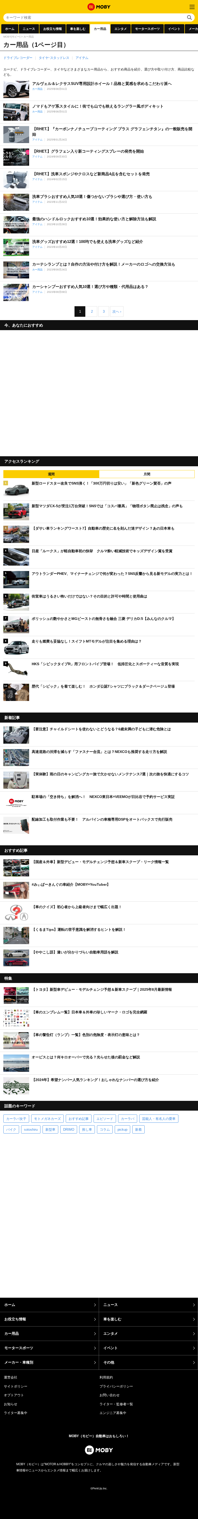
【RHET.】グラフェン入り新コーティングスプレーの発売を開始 (88, 151)
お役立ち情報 (52, 29)
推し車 (87, 1129)
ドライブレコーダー (17, 58)
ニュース (29, 29)
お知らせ (10, 1404)
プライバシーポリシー (116, 1386)
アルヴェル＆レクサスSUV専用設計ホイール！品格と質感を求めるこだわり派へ (102, 83)
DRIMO (68, 1129)
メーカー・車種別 (18, 1362)
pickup (122, 1129)
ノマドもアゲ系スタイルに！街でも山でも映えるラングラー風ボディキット (98, 106)
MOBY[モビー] (11, 36)
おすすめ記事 (79, 1119)
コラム (105, 1129)
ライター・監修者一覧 (116, 1404)
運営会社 (10, 1377)
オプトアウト (14, 1395)
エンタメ (120, 29)
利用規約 (106, 1377)
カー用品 (100, 29)
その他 (108, 1362)
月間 (147, 474)
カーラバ (127, 1119)
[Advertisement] (99, 391)
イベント (174, 29)
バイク (11, 1129)
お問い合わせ (110, 1395)
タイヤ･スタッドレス (54, 58)
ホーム (9, 29)
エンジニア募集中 (113, 1413)
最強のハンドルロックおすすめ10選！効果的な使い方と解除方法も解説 (94, 219)
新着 (138, 1129)
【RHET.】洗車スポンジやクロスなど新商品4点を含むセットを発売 (91, 174)
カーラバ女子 (16, 1119)
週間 (51, 474)
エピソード (104, 1119)
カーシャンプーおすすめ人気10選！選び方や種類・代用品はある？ (90, 286)
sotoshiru (31, 1129)
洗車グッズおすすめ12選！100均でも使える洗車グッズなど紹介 (87, 241)
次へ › (116, 311)
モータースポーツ (147, 29)
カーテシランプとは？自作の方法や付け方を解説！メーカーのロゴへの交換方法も (103, 264)
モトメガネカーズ (47, 1119)
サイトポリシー (15, 1386)
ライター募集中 (15, 1413)
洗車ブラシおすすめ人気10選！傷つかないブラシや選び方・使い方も (92, 196)
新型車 (50, 1129)
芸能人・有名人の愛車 (159, 1119)
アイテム (82, 58)
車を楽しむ (78, 29)
